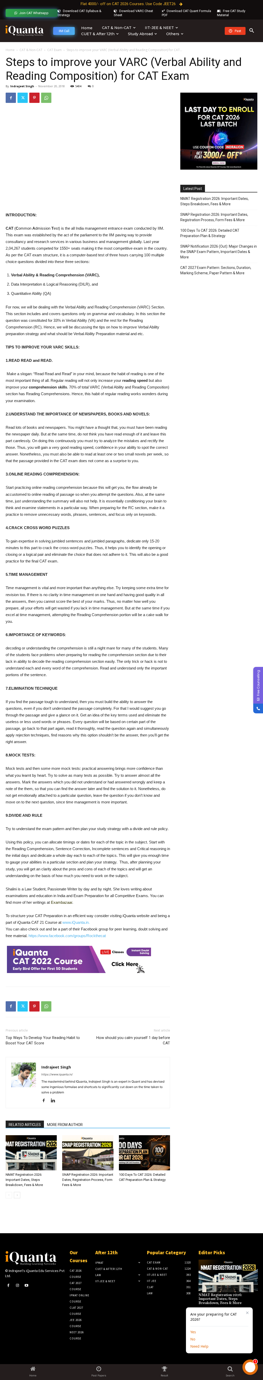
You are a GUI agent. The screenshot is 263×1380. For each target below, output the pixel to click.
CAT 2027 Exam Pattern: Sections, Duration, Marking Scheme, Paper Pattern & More (215, 270)
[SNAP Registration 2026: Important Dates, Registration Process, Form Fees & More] (87, 1152)
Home (10, 50)
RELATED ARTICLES (25, 1125)
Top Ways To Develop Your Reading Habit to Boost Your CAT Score (43, 1040)
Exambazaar (61, 902)
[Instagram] (17, 1285)
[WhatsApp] (46, 98)
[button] (252, 31)
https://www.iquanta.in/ (57, 1074)
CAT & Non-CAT (31, 50)
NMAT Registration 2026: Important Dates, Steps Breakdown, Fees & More (24, 1180)
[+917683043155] (258, 708)
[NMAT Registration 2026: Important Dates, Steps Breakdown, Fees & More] (31, 1152)
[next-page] (17, 1195)
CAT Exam (54, 50)
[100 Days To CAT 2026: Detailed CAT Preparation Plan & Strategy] (144, 1152)
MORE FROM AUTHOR (65, 1125)
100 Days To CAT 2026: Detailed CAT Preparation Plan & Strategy (209, 233)
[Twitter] (22, 98)
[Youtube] (26, 1285)
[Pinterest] (34, 98)
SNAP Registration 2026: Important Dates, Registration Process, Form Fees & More (87, 1180)
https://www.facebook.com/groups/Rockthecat (67, 936)
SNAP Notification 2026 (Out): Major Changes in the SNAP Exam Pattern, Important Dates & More (218, 251)
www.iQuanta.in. (76, 922)
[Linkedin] (55, 1101)
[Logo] (24, 30)
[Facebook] (11, 98)
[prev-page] (9, 1195)
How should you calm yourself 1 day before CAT (133, 1040)
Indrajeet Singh (22, 86)
